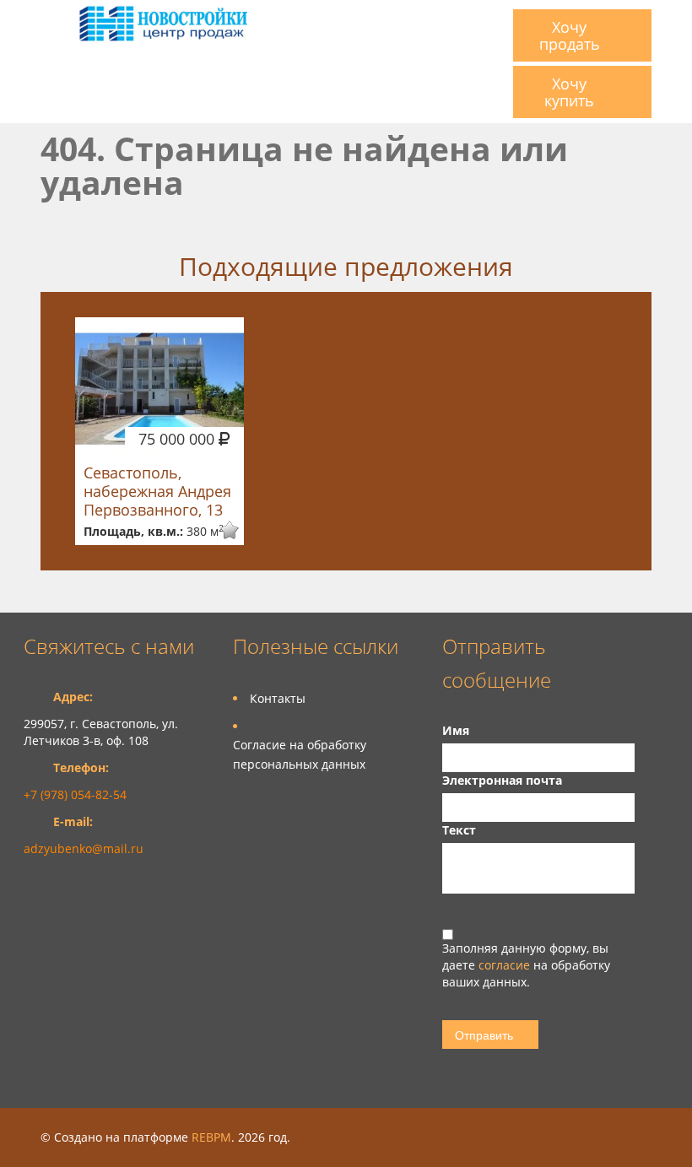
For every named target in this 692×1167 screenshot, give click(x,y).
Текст (459, 830)
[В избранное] (218, 530)
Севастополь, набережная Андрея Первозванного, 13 (157, 491)
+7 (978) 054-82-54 (75, 794)
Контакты (277, 698)
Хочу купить (569, 92)
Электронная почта (502, 780)
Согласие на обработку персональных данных (299, 754)
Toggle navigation (38, 20)
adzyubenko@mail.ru (83, 848)
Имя (455, 730)
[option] (159, 431)
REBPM (211, 1137)
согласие (505, 965)
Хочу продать (569, 35)
